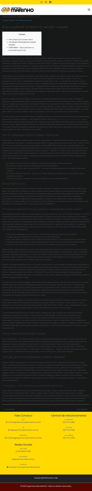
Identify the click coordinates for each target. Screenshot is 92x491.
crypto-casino (8, 20)
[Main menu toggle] (89, 9)
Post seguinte (83, 409)
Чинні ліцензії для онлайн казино (21, 39)
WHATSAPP (23, 449)
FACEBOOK (23, 464)
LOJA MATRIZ (69, 420)
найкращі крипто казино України (69, 119)
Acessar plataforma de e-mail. (46, 478)
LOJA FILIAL (68, 427)
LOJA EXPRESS (68, 435)
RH (23, 427)
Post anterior (8, 409)
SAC (23, 420)
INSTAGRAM (23, 457)
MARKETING (23, 435)
